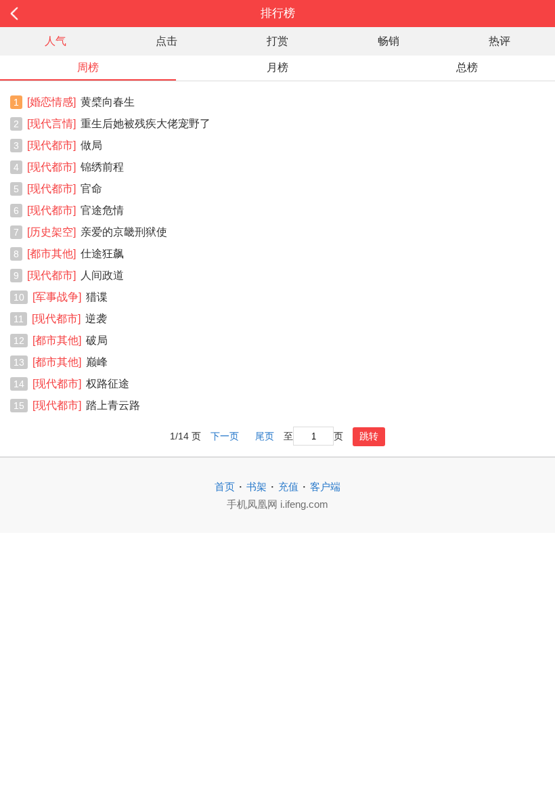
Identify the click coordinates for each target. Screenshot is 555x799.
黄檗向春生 (81, 102)
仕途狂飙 (75, 253)
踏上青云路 (86, 405)
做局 (64, 145)
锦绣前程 (75, 167)
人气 (55, 41)
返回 (55, 13)
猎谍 (70, 297)
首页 (225, 486)
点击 (166, 41)
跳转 (368, 436)
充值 (288, 486)
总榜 (467, 67)
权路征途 (80, 383)
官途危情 (75, 210)
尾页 (264, 436)
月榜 (277, 67)
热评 (499, 41)
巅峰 (70, 362)
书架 (256, 486)
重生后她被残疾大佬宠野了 (118, 123)
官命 (64, 188)
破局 (70, 340)
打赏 (277, 41)
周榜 (88, 67)
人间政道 (75, 275)
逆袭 (69, 318)
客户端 (325, 486)
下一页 (224, 436)
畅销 (388, 41)
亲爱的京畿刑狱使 (97, 232)
